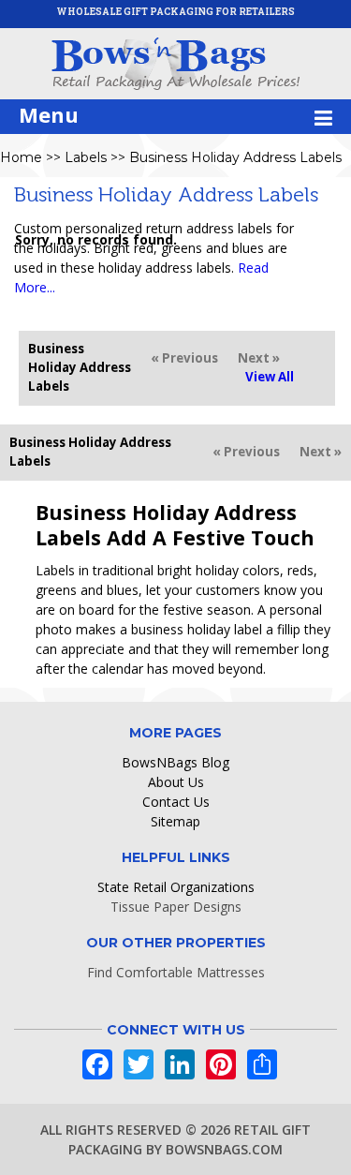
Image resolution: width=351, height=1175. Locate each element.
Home (21, 157)
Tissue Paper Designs (175, 906)
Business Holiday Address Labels (235, 157)
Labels (86, 157)
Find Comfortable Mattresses (176, 972)
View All (269, 376)
